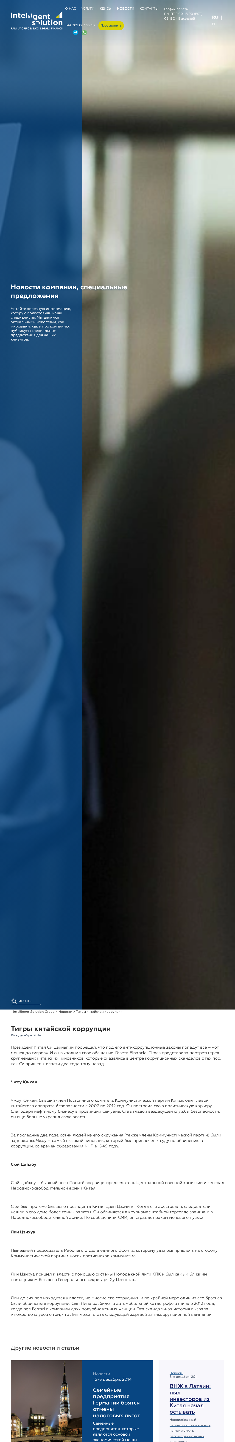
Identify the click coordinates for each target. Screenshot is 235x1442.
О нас (70, 8)
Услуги (87, 8)
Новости (125, 8)
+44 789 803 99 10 (80, 25)
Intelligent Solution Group (34, 1011)
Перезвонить (111, 25)
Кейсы (106, 8)
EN (214, 24)
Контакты (149, 8)
